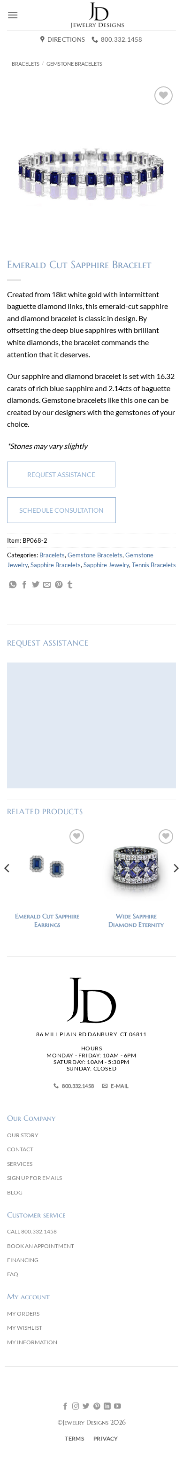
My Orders (23, 1313)
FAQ (12, 1274)
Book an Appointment (40, 1245)
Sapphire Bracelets (55, 565)
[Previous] (7, 887)
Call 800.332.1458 (32, 1231)
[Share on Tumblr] (70, 585)
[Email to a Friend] (47, 585)
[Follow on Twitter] (86, 1406)
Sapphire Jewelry (106, 565)
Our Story (22, 1135)
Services (19, 1163)
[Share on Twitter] (35, 585)
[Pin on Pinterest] (58, 585)
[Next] (175, 887)
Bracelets (25, 64)
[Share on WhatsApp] (12, 585)
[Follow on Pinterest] (96, 1406)
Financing (22, 1260)
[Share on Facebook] (24, 585)
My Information (32, 1342)
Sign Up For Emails (34, 1177)
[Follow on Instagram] (75, 1406)
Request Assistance (61, 474)
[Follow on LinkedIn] (107, 1406)
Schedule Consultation (61, 510)
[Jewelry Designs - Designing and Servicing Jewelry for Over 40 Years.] (97, 15)
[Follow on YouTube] (117, 1406)
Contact (20, 1149)
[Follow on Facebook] (65, 1406)
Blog (15, 1192)
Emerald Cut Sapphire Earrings (47, 920)
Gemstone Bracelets (74, 64)
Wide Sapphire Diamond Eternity (136, 920)
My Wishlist (24, 1327)
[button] (12, 14)
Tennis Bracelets (154, 565)
